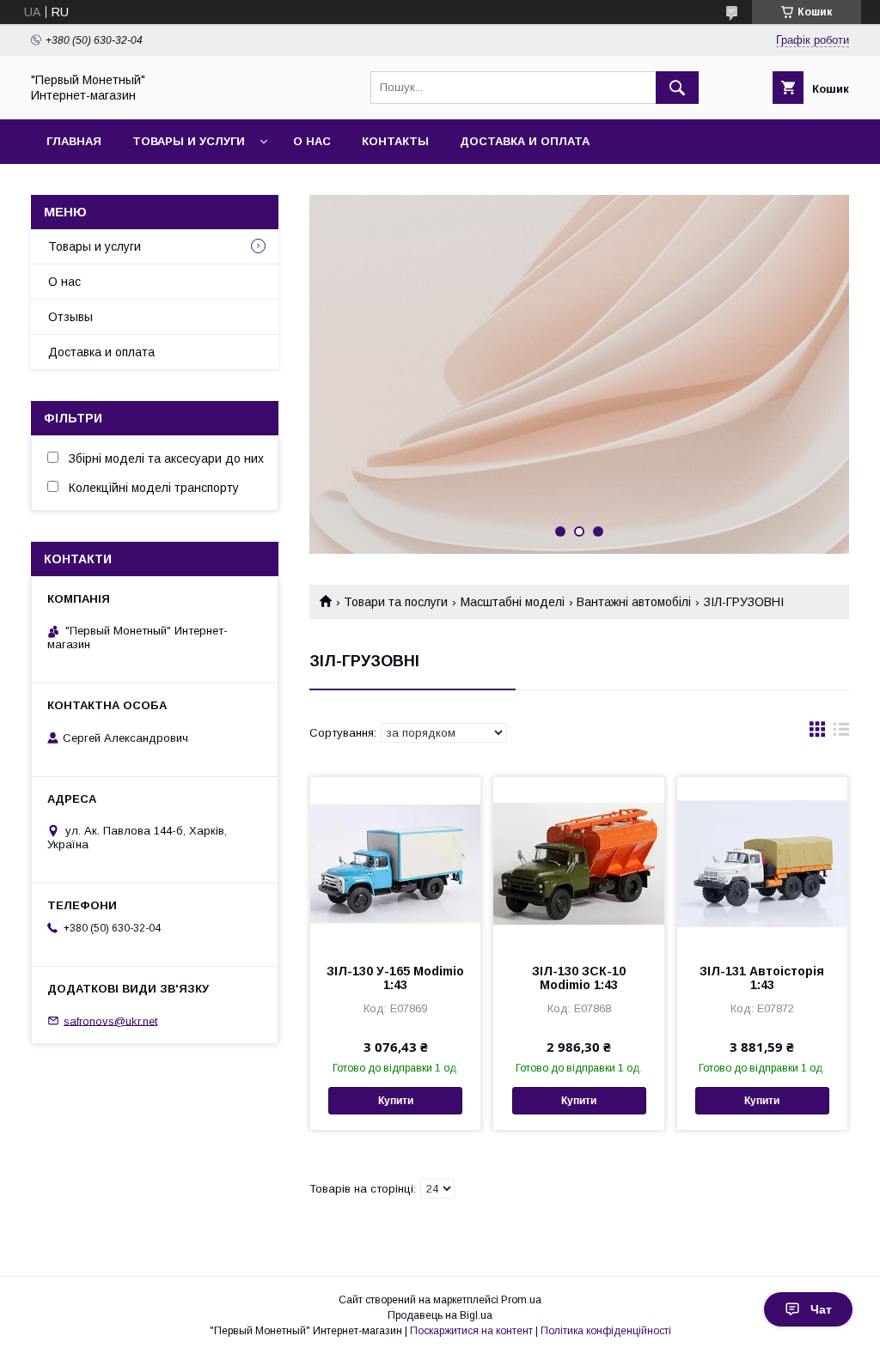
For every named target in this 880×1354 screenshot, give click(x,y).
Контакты (395, 141)
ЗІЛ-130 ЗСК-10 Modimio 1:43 (579, 978)
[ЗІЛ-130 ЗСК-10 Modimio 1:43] (578, 863)
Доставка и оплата (525, 141)
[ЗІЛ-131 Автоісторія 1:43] (762, 863)
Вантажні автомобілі (634, 602)
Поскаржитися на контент (471, 1331)
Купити (395, 1101)
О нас (312, 141)
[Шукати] (677, 87)
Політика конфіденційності (606, 1331)
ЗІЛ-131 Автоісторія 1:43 (762, 978)
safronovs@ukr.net (110, 1020)
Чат (821, 1309)
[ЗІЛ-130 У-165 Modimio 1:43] (395, 863)
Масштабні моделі (513, 602)
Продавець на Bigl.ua (440, 1315)
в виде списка (841, 733)
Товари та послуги (396, 602)
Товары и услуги (188, 141)
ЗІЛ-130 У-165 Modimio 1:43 (395, 978)
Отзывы (70, 317)
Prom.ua (521, 1300)
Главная (73, 141)
